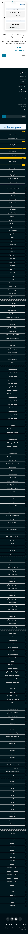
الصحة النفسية (22, 84)
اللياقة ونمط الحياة (22, 86)
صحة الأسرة (23, 89)
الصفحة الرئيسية (19, 50)
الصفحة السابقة (19, 47)
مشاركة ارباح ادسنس (15, 15)
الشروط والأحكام (22, 106)
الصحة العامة (23, 76)
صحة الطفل (23, 81)
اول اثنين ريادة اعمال (15, 12)
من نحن (24, 101)
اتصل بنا (24, 109)
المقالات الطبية (22, 91)
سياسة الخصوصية (22, 104)
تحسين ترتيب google (15, 27)
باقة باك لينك (15, 24)
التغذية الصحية (22, 79)
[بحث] (2, 3)
